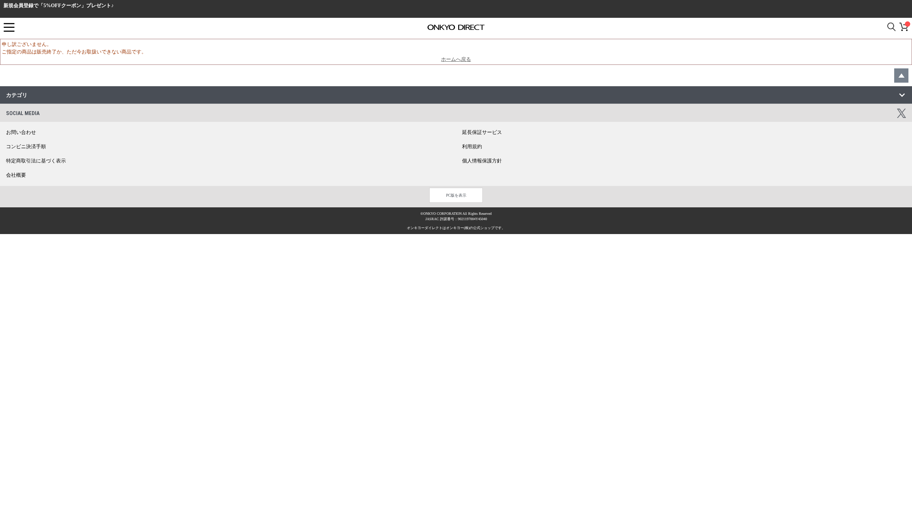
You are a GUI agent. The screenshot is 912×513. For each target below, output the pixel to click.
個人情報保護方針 (482, 161)
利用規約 (472, 146)
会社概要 (16, 175)
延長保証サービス (482, 132)
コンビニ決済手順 (26, 146)
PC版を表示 (456, 195)
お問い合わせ (21, 132)
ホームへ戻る (456, 59)
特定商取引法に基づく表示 (36, 161)
